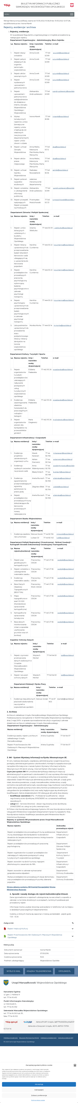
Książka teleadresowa (39, 971)
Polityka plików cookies (38, 1100)
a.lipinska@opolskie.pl (62, 478)
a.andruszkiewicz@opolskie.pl (65, 91)
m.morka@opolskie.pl (62, 325)
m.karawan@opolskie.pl (62, 453)
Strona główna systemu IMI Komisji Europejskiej (28, 887)
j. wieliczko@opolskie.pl (63, 228)
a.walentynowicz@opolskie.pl (65, 466)
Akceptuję (39, 1084)
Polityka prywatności (11, 1038)
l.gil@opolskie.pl (63, 538)
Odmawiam (39, 1090)
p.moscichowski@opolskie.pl (64, 200)
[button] (75, 1065)
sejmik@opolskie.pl (60, 170)
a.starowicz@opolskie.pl (62, 459)
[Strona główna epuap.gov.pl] (29, 1022)
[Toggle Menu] (71, 14)
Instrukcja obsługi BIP (65, 1038)
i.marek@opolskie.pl (61, 116)
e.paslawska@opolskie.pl (63, 370)
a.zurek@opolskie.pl (61, 53)
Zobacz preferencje (39, 1095)
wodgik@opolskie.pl (65, 560)
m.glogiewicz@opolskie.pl (63, 420)
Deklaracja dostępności (49, 1038)
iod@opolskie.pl (67, 655)
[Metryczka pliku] (72, 928)
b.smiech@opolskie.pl (62, 472)
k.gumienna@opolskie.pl (64, 245)
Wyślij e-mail (15, 972)
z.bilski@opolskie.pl (61, 487)
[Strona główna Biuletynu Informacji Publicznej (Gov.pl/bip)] (13, 1022)
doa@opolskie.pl (59, 147)
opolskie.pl (64, 971)
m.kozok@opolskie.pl (65, 534)
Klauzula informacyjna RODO (29, 1038)
